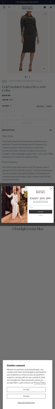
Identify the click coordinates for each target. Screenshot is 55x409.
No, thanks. (40, 215)
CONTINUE (40, 211)
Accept (26, 389)
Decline (26, 396)
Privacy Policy (40, 383)
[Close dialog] (51, 188)
